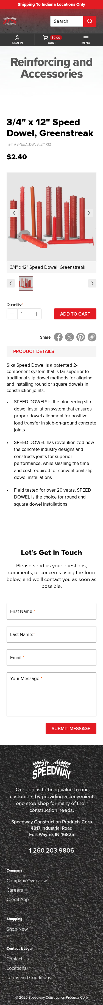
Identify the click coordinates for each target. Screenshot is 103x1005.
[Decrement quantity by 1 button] (12, 313)
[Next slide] (89, 213)
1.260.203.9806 (51, 850)
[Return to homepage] (9, 21)
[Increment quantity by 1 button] (36, 313)
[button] (26, 283)
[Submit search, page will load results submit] (89, 21)
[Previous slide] (14, 213)
